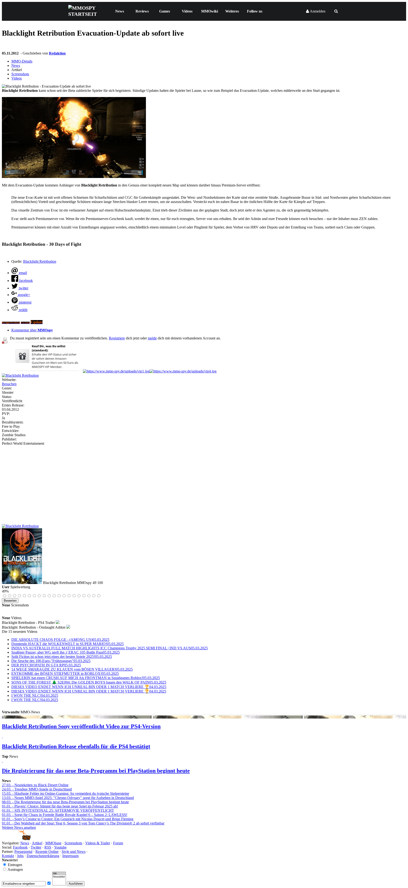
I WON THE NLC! (34, 695)
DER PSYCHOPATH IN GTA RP (46, 665)
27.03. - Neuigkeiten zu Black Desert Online (35, 785)
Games (164, 11)
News (119, 11)
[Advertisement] (204, 481)
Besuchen (9, 384)
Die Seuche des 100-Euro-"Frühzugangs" (50, 661)
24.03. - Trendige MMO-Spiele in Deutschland (37, 789)
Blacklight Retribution (39, 261)
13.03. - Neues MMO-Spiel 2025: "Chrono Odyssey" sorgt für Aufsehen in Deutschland (68, 798)
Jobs (20, 856)
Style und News (73, 852)
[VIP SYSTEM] (46, 371)
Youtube (60, 847)
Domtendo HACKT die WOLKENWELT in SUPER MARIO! (67, 644)
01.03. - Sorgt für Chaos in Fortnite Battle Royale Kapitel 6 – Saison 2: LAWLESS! (64, 815)
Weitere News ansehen (19, 827)
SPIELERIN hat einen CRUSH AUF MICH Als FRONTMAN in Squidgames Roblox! (85, 678)
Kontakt (8, 856)
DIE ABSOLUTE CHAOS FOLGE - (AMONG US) (60, 640)
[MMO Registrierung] (183, 371)
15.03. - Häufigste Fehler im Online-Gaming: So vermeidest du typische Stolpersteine (65, 793)
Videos (187, 11)
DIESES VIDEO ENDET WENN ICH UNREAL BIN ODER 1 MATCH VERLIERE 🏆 (88, 687)
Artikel (37, 843)
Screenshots (20, 74)
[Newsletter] (59, 877)
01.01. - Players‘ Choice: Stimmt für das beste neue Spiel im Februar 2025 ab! (60, 806)
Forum (118, 843)
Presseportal (23, 852)
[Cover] (20, 375)
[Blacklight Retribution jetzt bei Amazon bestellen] (20, 526)
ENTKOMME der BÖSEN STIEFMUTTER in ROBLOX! (65, 674)
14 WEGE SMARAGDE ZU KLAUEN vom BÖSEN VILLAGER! (72, 669)
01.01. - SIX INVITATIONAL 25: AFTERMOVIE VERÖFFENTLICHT (58, 810)
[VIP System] (116, 371)
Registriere (117, 338)
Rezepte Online (47, 852)
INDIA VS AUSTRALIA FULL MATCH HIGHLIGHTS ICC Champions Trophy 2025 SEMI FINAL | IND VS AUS (109, 648)
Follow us (254, 11)
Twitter (36, 847)
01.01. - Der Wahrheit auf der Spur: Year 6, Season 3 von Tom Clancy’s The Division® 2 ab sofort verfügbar (83, 823)
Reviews (142, 11)
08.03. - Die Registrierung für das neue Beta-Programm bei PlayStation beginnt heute (65, 802)
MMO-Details (21, 61)
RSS (47, 847)
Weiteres (232, 11)
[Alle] (59, 873)
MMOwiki (209, 11)
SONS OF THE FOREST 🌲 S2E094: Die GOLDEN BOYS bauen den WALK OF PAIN (88, 682)
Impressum (70, 856)
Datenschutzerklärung (43, 856)
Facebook (20, 847)
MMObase (53, 843)
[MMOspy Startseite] (16, 839)
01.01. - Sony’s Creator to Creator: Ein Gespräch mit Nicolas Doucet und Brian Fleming (67, 819)
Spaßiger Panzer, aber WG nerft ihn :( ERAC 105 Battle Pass (65, 652)
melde (152, 338)
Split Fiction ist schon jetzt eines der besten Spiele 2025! (61, 657)
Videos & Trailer (97, 843)
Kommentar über (32, 330)
